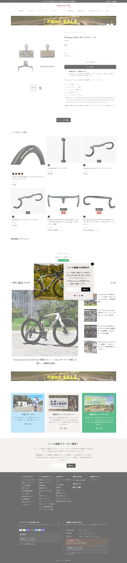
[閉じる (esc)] (92, 264)
